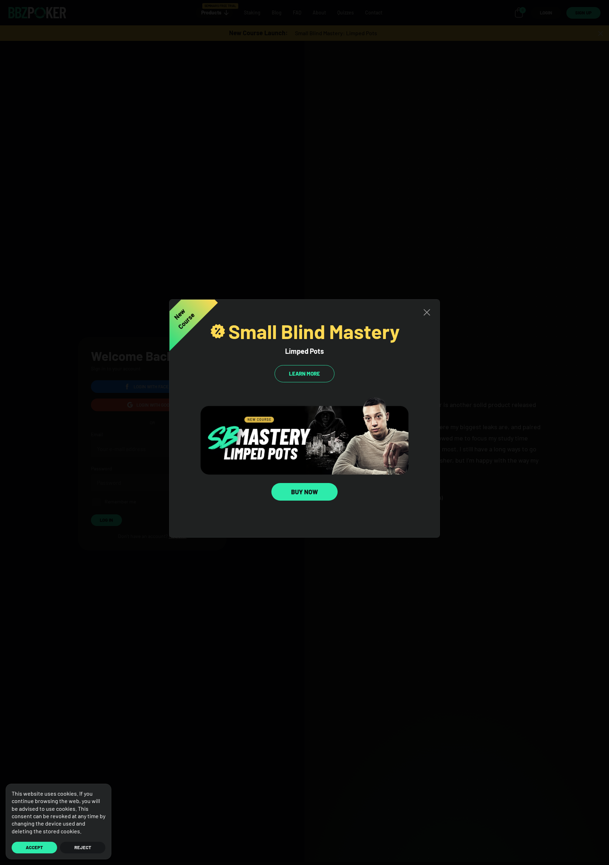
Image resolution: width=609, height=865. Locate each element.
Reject (82, 847)
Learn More (304, 373)
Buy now (304, 492)
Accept (34, 847)
